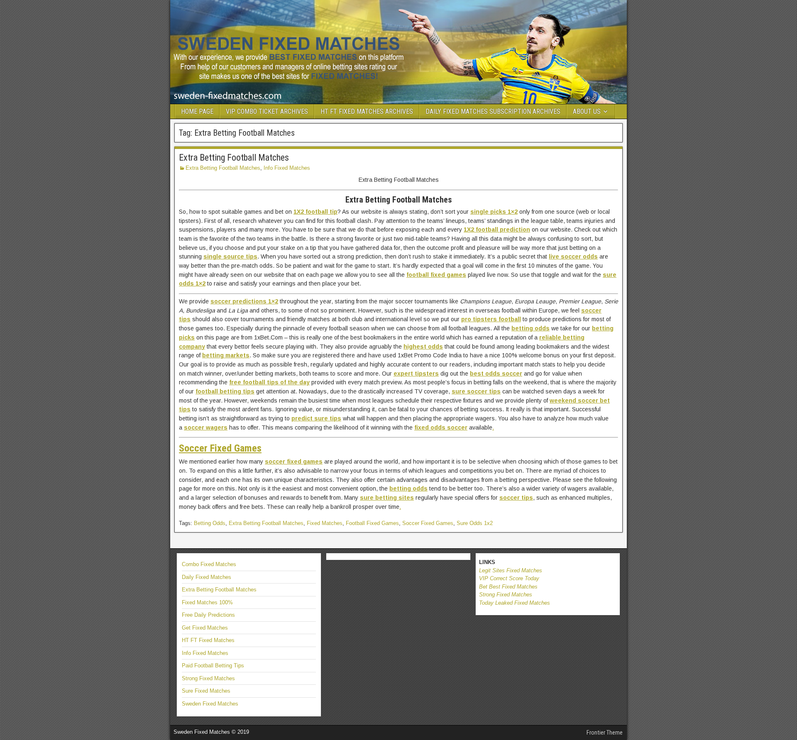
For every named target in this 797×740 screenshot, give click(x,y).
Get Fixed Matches (205, 628)
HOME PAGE (197, 111)
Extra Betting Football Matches (234, 157)
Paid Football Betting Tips (213, 665)
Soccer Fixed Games (427, 523)
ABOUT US (587, 111)
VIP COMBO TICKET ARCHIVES (267, 111)
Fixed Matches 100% (207, 602)
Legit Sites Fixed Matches (510, 570)
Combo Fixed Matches (209, 564)
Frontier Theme (605, 732)
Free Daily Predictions (208, 615)
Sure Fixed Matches (206, 691)
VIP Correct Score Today (509, 578)
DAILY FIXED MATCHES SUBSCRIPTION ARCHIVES (492, 111)
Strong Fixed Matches (208, 678)
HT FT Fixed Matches (208, 640)
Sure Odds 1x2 (475, 523)
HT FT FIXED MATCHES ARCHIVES (366, 111)
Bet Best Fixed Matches (508, 587)
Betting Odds (209, 523)
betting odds (408, 488)
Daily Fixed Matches (206, 577)
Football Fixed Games (372, 523)
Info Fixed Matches (287, 168)
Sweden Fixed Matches (210, 704)
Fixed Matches (324, 523)
